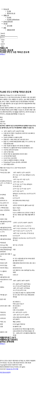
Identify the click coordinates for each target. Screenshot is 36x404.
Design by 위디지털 (12, 369)
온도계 (10, 49)
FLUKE (3, 49)
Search (3, 35)
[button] (2, 33)
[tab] (18, 117)
